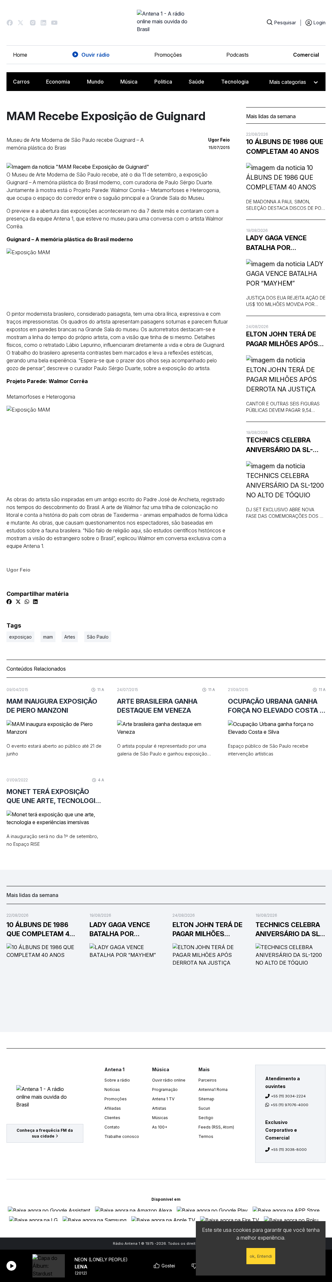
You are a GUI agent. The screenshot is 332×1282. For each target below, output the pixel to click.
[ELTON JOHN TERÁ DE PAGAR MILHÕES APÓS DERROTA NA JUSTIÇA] (286, 374)
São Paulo (98, 637)
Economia (58, 81)
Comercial (306, 54)
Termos (205, 1136)
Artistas (159, 1108)
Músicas (160, 1117)
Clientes (112, 1117)
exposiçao (20, 637)
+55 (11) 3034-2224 (288, 1096)
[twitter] (18, 602)
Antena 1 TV (163, 1098)
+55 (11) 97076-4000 (289, 1105)
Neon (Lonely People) (101, 1259)
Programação (165, 1089)
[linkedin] (35, 602)
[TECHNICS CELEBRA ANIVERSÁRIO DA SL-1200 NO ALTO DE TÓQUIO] (286, 480)
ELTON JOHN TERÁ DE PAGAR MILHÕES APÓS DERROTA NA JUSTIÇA (282, 339)
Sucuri (204, 1108)
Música (128, 81)
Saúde (196, 81)
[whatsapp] (27, 602)
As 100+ (159, 1127)
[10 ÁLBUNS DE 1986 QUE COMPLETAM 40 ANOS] (286, 177)
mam (48, 637)
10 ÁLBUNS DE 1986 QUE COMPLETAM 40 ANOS (284, 146)
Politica (163, 81)
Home (20, 54)
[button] (9, 22)
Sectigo (205, 1117)
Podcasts (237, 54)
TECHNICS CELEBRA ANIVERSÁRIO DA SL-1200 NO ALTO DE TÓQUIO (279, 445)
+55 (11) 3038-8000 (289, 1149)
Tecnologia (235, 81)
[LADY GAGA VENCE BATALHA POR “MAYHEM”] (286, 273)
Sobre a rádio (117, 1080)
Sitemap (206, 1098)
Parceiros (207, 1080)
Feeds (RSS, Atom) (216, 1127)
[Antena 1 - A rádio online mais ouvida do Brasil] (166, 23)
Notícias (112, 1089)
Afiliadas (112, 1108)
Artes (69, 637)
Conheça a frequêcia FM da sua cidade (45, 1133)
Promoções (168, 54)
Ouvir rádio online (168, 1080)
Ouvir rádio (95, 54)
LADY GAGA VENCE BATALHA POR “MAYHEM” (276, 243)
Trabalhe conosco (121, 1136)
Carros (21, 81)
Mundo (95, 81)
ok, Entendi (261, 1256)
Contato (112, 1127)
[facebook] (9, 602)
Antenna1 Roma (213, 1089)
